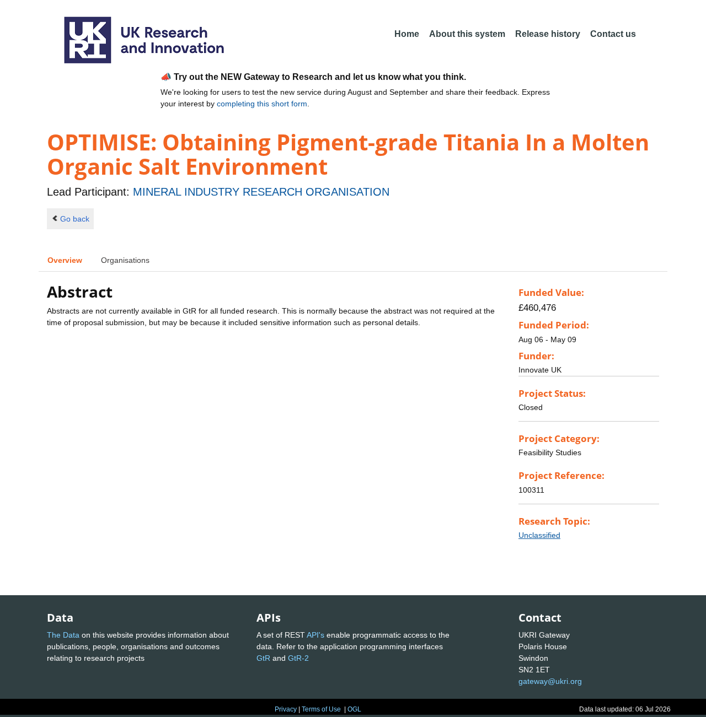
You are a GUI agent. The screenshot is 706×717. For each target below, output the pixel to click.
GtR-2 (298, 658)
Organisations (125, 260)
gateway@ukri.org (550, 681)
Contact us (613, 34)
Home (406, 34)
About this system (467, 34)
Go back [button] (74, 218)
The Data (63, 634)
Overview (64, 260)
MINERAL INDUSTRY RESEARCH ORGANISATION (261, 192)
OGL (354, 709)
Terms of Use (321, 709)
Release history (547, 34)
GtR (263, 658)
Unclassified (539, 535)
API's (315, 634)
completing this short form (262, 103)
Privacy (286, 709)
